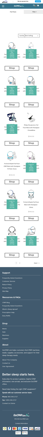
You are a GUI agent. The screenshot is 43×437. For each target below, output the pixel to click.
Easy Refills (6, 316)
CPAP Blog (6, 302)
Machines (5, 335)
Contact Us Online (8, 403)
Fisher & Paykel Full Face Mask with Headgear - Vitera (31, 205)
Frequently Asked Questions (12, 278)
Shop (12, 68)
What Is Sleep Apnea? (10, 309)
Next (36, 263)
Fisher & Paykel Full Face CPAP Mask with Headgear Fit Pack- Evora (12, 166)
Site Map (5, 291)
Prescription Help (8, 312)
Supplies (5, 338)
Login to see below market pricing (12, 54)
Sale (4, 332)
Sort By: (22, 35)
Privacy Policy (7, 288)
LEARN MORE (38, 1)
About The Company (9, 360)
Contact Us (6, 363)
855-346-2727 (13, 397)
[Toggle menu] (3, 6)
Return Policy (7, 284)
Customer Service (8, 281)
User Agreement (8, 366)
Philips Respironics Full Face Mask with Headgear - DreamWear (31, 127)
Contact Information (21, 423)
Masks (4, 329)
